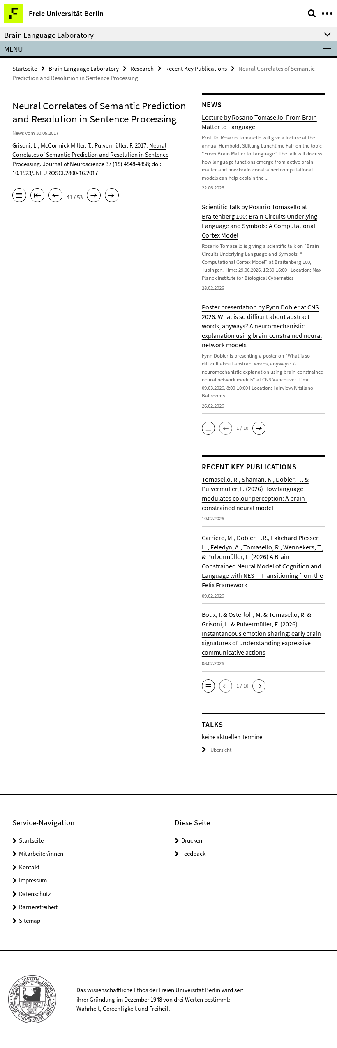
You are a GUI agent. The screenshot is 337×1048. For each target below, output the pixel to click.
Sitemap (29, 920)
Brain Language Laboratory (83, 68)
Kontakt (29, 867)
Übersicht (220, 749)
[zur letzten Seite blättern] (112, 196)
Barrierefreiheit (38, 907)
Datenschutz (35, 894)
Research (142, 68)
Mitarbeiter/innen (41, 853)
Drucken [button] (191, 840)
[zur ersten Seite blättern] (37, 196)
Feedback (193, 853)
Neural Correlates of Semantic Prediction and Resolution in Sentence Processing (90, 154)
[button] (208, 428)
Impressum (33, 880)
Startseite (24, 68)
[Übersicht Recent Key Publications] (19, 196)
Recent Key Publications (196, 68)
